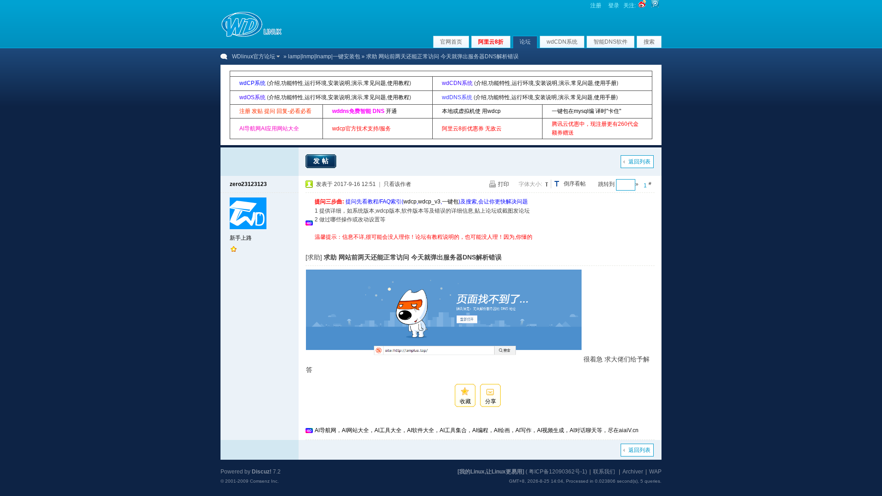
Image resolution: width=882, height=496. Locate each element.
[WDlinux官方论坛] (251, 36)
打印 (503, 184)
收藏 (465, 401)
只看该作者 (397, 184)
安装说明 (339, 83)
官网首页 (451, 42)
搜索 (649, 42)
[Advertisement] (482, 245)
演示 (356, 83)
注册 (595, 5)
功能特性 (292, 83)
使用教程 (398, 83)
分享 (490, 401)
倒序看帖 (575, 183)
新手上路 (241, 238)
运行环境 (316, 83)
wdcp (410, 201)
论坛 (525, 42)
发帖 (322, 160)
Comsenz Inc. (264, 481)
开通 (391, 111)
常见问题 (375, 83)
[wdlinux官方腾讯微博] (655, 5)
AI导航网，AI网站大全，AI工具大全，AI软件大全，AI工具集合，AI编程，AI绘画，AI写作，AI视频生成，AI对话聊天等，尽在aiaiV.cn (477, 430)
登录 (613, 5)
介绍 (274, 83)
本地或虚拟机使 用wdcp (471, 111)
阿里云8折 (490, 42)
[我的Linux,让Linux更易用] (491, 471)
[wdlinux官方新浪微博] (642, 5)
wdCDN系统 (562, 42)
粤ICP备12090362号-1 (557, 471)
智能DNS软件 (611, 42)
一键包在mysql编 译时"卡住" (586, 111)
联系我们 (604, 471)
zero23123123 (248, 184)
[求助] (313, 257)
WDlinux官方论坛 (253, 56)
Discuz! (261, 471)
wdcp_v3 (429, 201)
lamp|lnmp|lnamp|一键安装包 (324, 56)
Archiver (632, 471)
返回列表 (639, 161)
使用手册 (605, 83)
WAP (655, 471)
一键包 (450, 201)
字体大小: (530, 184)
